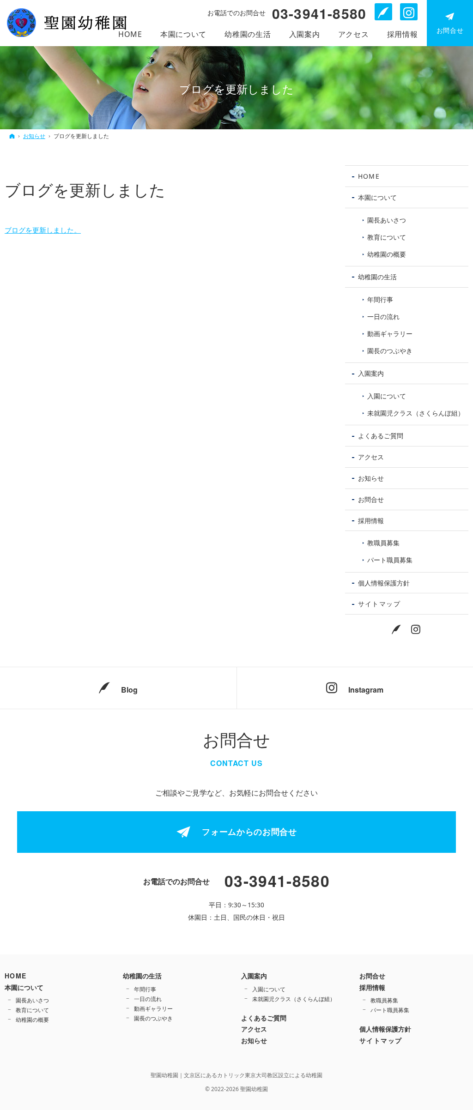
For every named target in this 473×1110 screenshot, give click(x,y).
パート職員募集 (389, 559)
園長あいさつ (386, 220)
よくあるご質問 (380, 435)
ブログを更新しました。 (43, 230)
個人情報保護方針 (384, 583)
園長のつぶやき (389, 350)
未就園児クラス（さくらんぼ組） (415, 413)
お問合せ (371, 499)
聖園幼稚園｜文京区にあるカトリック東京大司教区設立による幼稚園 (236, 1075)
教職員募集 (383, 542)
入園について (386, 396)
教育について (386, 237)
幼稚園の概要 (386, 254)
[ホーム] (12, 136)
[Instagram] (416, 629)
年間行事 (380, 299)
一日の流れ (383, 316)
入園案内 (371, 373)
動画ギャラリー (389, 333)
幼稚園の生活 (377, 276)
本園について (377, 197)
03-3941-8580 (319, 13)
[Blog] (397, 629)
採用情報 (371, 520)
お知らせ (371, 478)
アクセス (371, 456)
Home (369, 176)
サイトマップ (379, 603)
